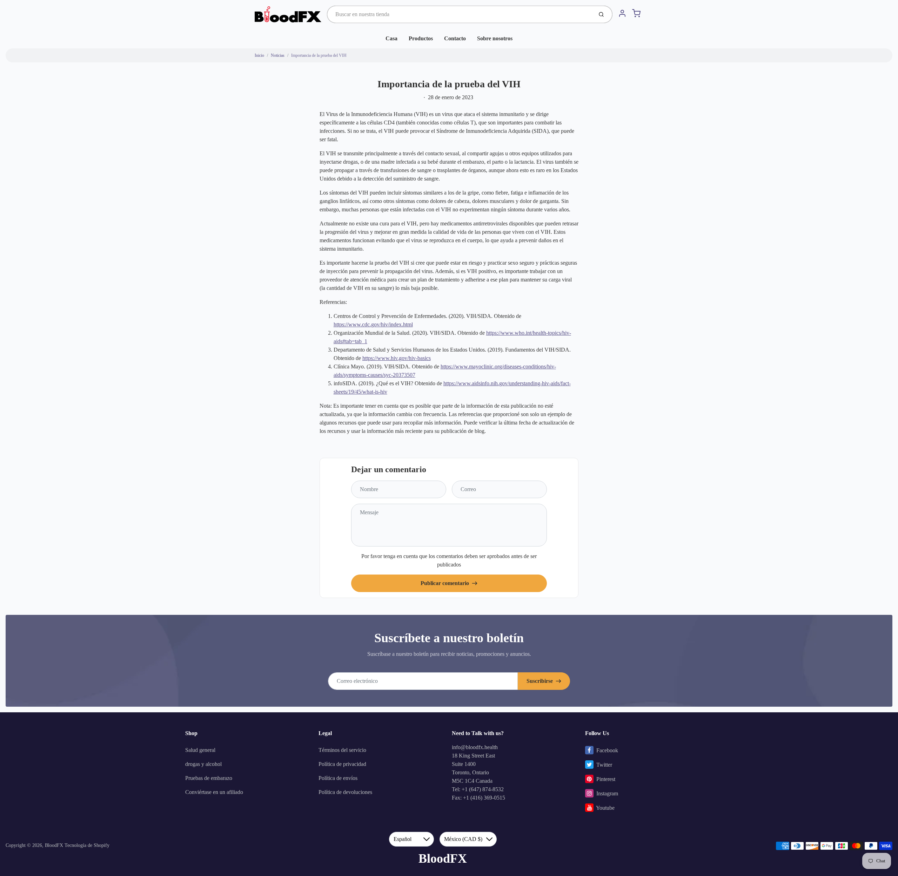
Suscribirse (540, 681)
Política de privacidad (342, 764)
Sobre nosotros (494, 38)
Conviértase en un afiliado (214, 792)
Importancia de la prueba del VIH (319, 55)
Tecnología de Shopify (87, 845)
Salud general (200, 750)
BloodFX (54, 845)
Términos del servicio (342, 750)
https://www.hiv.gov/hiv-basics (396, 358)
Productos (421, 38)
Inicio (259, 55)
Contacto (455, 38)
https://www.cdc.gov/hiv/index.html (373, 324)
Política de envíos (338, 778)
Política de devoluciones (345, 792)
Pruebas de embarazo (208, 778)
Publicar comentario (445, 583)
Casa (391, 38)
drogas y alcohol (203, 764)
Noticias (277, 55)
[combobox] (459, 14)
